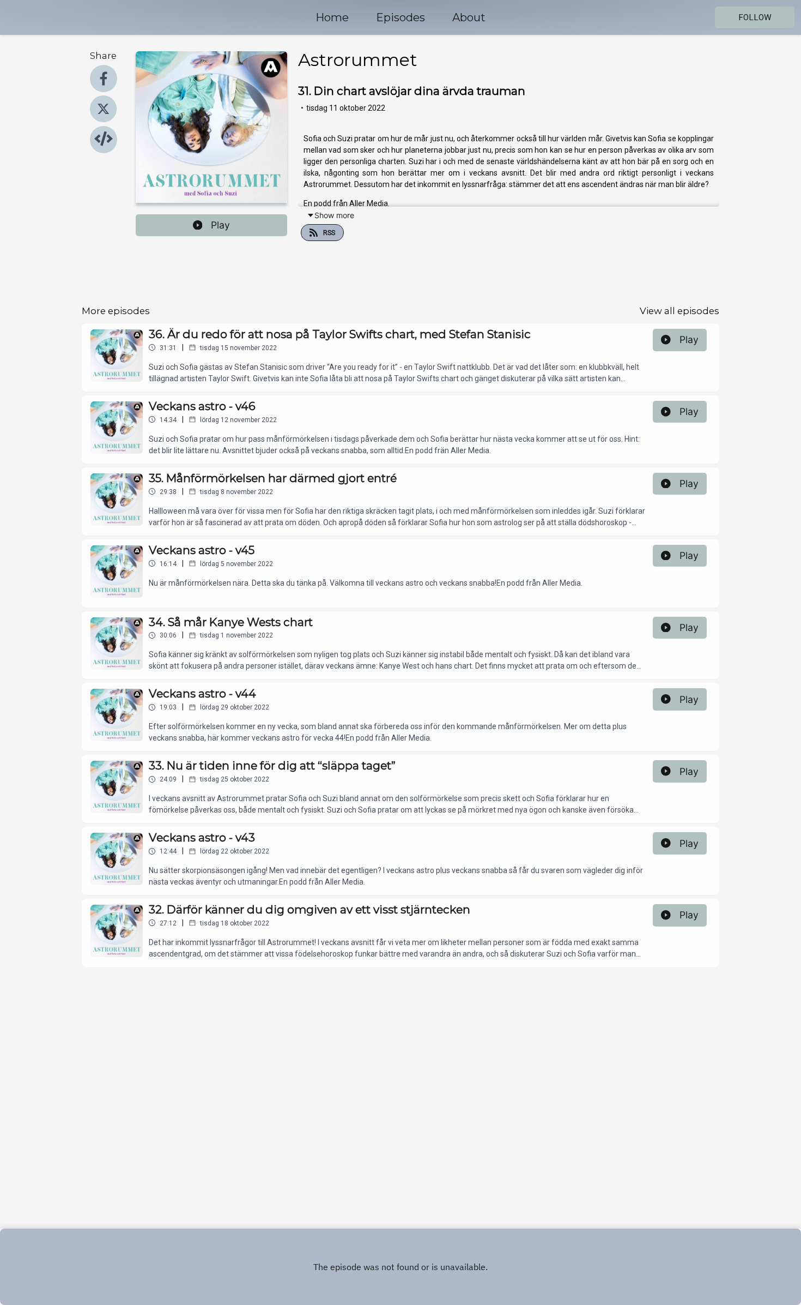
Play (220, 225)
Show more (334, 215)
